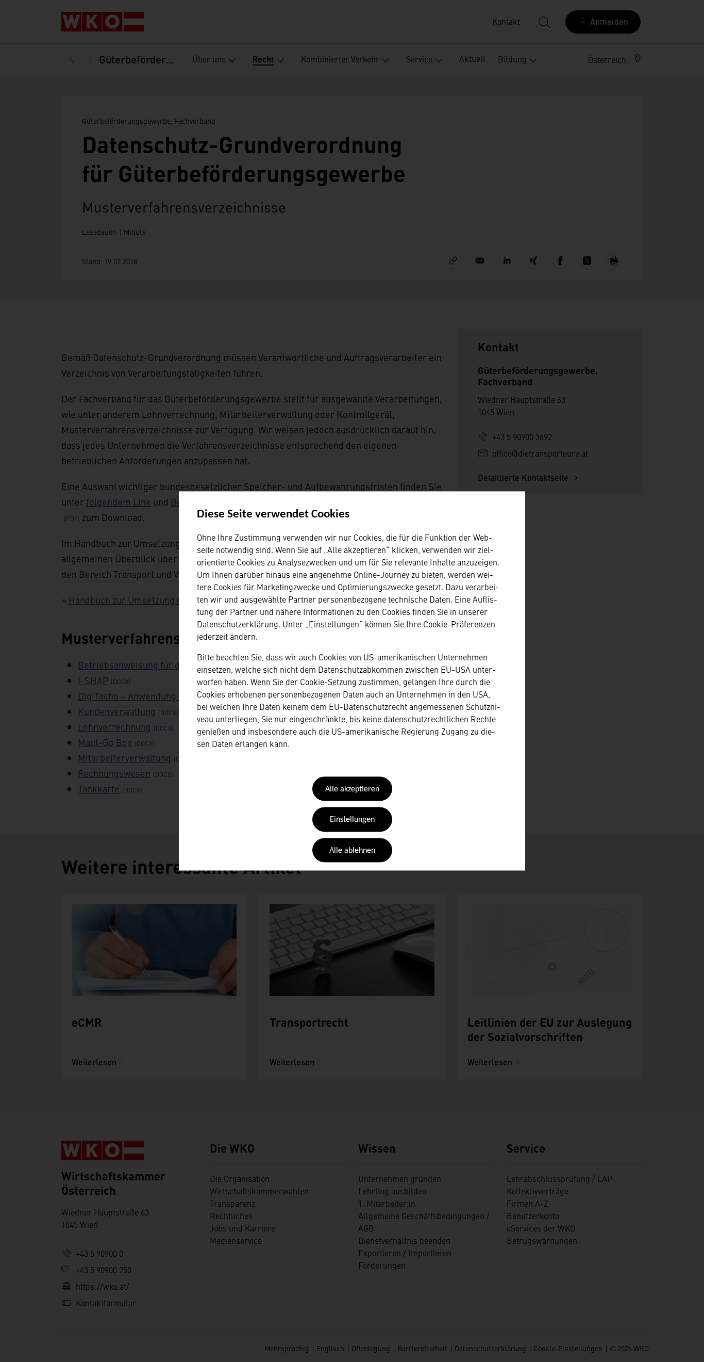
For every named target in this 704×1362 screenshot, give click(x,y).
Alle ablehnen (352, 851)
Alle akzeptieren (352, 789)
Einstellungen (352, 820)
